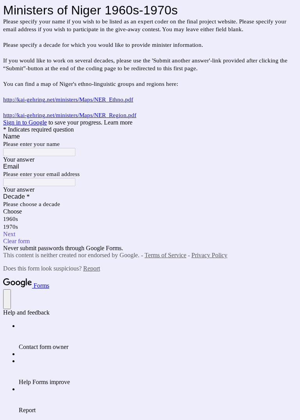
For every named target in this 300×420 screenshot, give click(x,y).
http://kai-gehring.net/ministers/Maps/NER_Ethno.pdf (68, 99)
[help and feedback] (7, 299)
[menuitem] (158, 336)
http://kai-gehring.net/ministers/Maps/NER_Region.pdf (69, 115)
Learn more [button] (118, 122)
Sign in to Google (25, 122)
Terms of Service (165, 255)
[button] (150, 234)
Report (91, 268)
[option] (150, 211)
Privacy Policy (209, 255)
